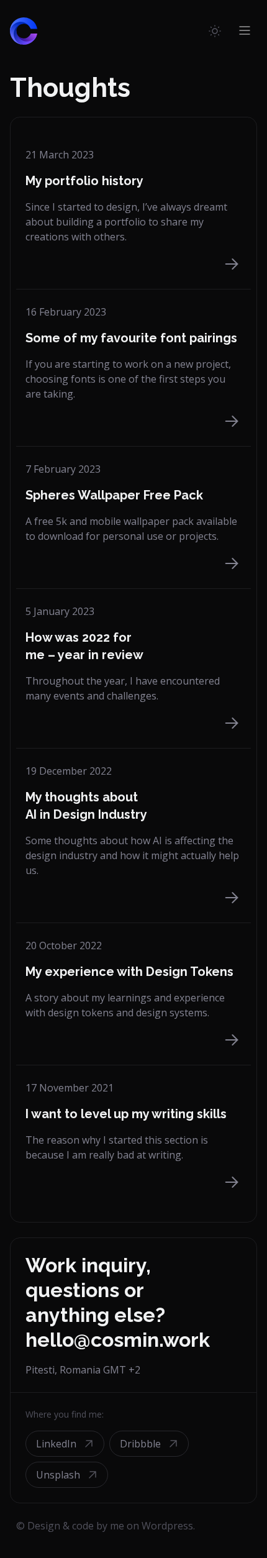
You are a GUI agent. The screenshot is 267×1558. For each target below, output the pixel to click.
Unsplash (58, 1475)
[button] (214, 30)
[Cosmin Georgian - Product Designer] (23, 25)
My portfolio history (84, 180)
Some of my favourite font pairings (131, 337)
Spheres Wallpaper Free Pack (114, 495)
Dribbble (140, 1444)
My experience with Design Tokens (129, 971)
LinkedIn (56, 1444)
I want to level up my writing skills (126, 1113)
